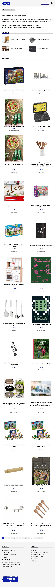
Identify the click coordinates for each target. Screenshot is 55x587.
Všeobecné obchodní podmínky (40, 552)
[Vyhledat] (52, 3)
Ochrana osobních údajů (38, 554)
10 (28, 538)
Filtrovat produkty (9, 9)
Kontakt (34, 550)
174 (35, 538)
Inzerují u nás (36, 558)
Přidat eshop (45, 3)
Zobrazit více (5, 55)
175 (39, 538)
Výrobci (34, 561)
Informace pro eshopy (38, 556)
